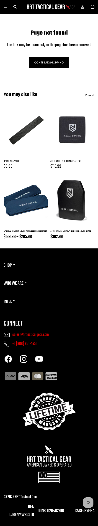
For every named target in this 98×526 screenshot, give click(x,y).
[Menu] (5, 7)
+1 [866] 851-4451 (24, 343)
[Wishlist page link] (72, 7)
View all (89, 95)
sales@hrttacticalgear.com (30, 334)
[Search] (15, 7)
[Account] (82, 7)
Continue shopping (49, 62)
